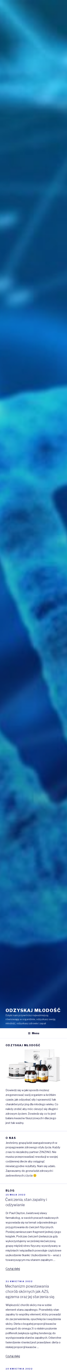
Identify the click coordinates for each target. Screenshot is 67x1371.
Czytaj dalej (13, 1268)
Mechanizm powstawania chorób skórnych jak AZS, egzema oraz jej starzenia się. (30, 1291)
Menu (35, 1033)
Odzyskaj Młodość (33, 1010)
